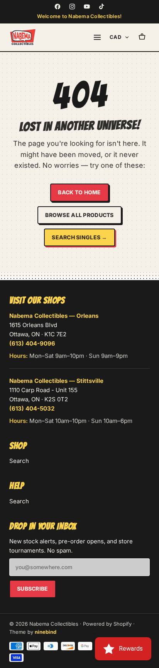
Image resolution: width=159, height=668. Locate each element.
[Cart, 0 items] (142, 37)
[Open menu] (97, 37)
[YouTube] (86, 6)
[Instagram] (72, 6)
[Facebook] (57, 6)
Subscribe (32, 588)
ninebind (45, 632)
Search (19, 460)
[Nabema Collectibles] (22, 37)
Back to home (79, 192)
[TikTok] (101, 6)
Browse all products (79, 215)
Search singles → (79, 237)
